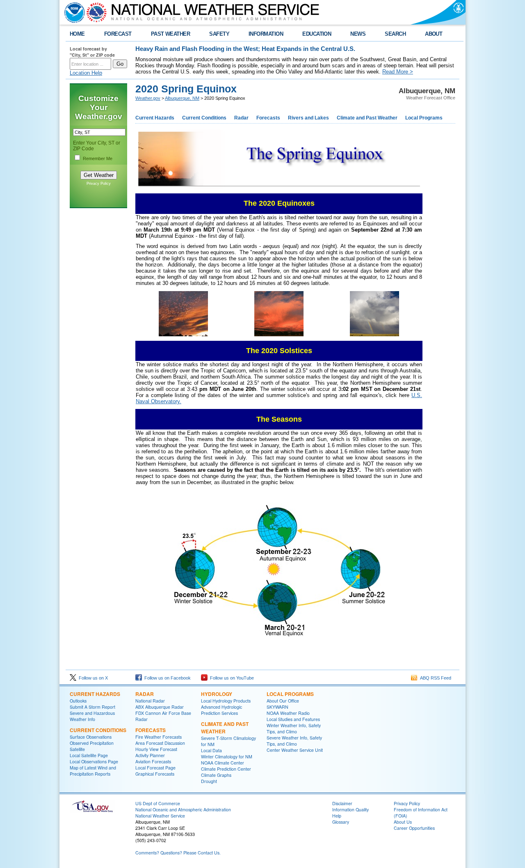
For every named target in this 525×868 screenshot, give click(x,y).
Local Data (211, 750)
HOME (77, 34)
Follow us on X (92, 677)
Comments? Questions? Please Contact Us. (178, 853)
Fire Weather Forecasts (158, 737)
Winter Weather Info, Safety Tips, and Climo (294, 728)
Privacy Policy (99, 183)
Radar (241, 118)
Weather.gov (147, 98)
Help (336, 816)
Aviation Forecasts (153, 761)
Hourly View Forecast (156, 749)
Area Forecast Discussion (160, 743)
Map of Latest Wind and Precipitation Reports (93, 771)
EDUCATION (316, 34)
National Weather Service (160, 816)
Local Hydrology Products (226, 701)
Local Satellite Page (89, 755)
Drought (209, 781)
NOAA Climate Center (222, 763)
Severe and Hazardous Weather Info (92, 716)
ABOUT (433, 34)
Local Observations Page (94, 761)
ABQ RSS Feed (434, 677)
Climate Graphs (216, 775)
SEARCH (395, 34)
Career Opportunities (414, 828)
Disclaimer (342, 803)
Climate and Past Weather (367, 118)
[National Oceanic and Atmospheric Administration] (72, 12)
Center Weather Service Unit (295, 750)
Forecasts (268, 118)
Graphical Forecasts (154, 774)
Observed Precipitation (92, 743)
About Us (403, 822)
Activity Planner (150, 755)
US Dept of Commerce (157, 803)
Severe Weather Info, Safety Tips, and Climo (294, 741)
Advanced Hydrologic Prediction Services (221, 710)
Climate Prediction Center (226, 769)
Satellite (77, 749)
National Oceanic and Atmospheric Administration (183, 809)
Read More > (397, 72)
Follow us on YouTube (231, 677)
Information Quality (350, 809)
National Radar (150, 701)
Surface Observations (91, 737)
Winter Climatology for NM (226, 756)
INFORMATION (266, 34)
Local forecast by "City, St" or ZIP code (92, 52)
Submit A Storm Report (92, 707)
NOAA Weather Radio (288, 713)
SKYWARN (277, 707)
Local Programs (424, 118)
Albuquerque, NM (182, 98)
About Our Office (283, 701)
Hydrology (216, 694)
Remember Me (97, 158)
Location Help (86, 73)
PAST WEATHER (170, 34)
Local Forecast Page (155, 768)
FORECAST (118, 34)
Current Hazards (154, 118)
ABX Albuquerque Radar (159, 707)
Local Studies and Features (293, 719)
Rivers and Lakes (308, 118)
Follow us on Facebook (166, 677)
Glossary (340, 822)
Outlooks (78, 701)
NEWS (357, 34)
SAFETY (219, 34)
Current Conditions (204, 118)
